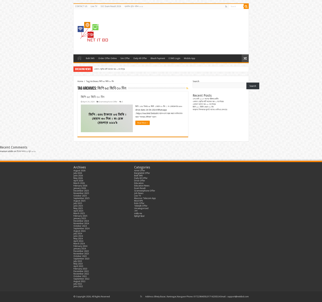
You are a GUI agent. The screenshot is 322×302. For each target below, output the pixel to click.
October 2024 (80, 226)
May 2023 (78, 263)
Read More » (142, 123)
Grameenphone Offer (108, 102)
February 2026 (80, 185)
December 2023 (81, 251)
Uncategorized (141, 208)
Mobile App (189, 58)
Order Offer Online (107, 58)
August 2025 (79, 200)
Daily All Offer (140, 58)
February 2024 (80, 246)
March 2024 (79, 243)
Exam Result (140, 188)
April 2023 (78, 266)
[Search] (246, 6)
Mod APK (138, 200)
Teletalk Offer (140, 206)
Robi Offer (139, 203)
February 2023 (80, 268)
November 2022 (81, 273)
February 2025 (80, 216)
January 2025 (79, 218)
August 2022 (79, 281)
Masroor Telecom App (145, 198)
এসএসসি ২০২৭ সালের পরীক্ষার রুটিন (206, 98)
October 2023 (80, 256)
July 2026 (77, 173)
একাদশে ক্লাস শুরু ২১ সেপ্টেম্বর (204, 104)
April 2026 (78, 180)
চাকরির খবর (138, 213)
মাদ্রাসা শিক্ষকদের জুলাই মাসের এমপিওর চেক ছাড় (210, 109)
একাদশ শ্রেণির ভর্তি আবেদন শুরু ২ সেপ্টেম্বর (109, 69)
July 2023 (77, 261)
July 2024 (77, 233)
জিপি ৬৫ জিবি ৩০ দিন (92, 97)
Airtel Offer (139, 170)
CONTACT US (81, 6)
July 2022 (77, 284)
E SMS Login (174, 58)
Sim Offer (125, 58)
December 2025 (81, 190)
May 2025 (78, 208)
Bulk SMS (90, 58)
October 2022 (80, 276)
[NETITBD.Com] (93, 31)
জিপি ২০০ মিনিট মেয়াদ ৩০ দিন (203, 107)
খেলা (136, 211)
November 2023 (81, 253)
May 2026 (78, 178)
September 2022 (81, 279)
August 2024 (79, 231)
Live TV (94, 6)
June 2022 (78, 286)
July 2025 (77, 203)
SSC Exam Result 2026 (111, 6)
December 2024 (81, 221)
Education (139, 183)
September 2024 (81, 228)
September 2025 (81, 198)
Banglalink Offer (142, 173)
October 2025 (80, 195)
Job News (138, 193)
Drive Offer (139, 180)
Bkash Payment (158, 58)
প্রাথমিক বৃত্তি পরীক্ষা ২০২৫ (133, 6)
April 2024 (78, 241)
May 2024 (78, 238)
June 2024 (78, 236)
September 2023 (81, 258)
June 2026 (78, 175)
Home (79, 57)
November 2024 (81, 223)
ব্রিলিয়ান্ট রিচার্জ (139, 216)
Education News (141, 185)
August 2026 (79, 170)
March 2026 (79, 183)
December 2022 (81, 271)
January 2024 (79, 248)
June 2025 (78, 206)
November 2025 (81, 193)
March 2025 (79, 213)
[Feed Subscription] (187, 88)
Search (196, 81)
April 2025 (78, 211)
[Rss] (226, 7)
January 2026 (79, 188)
